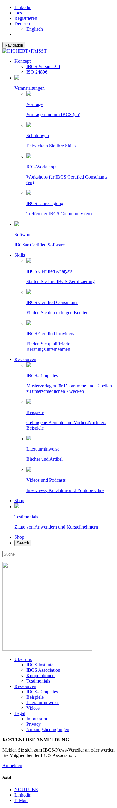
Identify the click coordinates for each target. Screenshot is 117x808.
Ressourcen (25, 359)
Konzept (22, 61)
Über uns (23, 659)
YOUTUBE (26, 789)
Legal (19, 713)
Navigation (14, 45)
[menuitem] (22, 23)
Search (23, 543)
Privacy (33, 724)
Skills (19, 255)
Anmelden (12, 765)
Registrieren (25, 18)
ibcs (18, 12)
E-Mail (21, 800)
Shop (19, 500)
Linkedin (23, 7)
